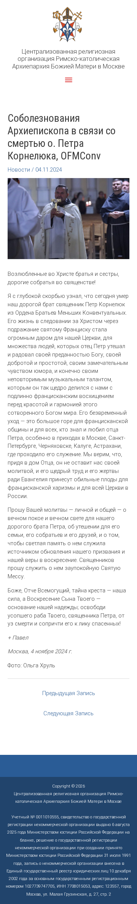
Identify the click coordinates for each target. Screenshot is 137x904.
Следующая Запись (68, 713)
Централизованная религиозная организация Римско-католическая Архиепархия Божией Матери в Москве (68, 59)
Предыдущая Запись (68, 693)
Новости (19, 169)
